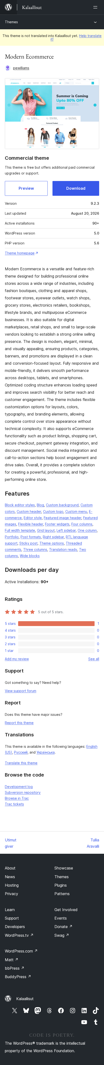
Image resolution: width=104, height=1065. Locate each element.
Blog (40, 505)
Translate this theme (21, 763)
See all (93, 659)
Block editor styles (20, 505)
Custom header (29, 511)
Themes (11, 22)
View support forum (20, 691)
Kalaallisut (25, 998)
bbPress (14, 968)
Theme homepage (20, 253)
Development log (19, 787)
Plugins (60, 885)
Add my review (17, 659)
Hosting (12, 885)
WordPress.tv (19, 935)
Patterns (62, 893)
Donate (63, 926)
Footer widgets (57, 524)
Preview (26, 188)
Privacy (11, 893)
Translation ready (63, 549)
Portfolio (12, 537)
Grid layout (46, 530)
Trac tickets (14, 804)
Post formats (31, 537)
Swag (61, 935)
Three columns (35, 549)
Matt (11, 959)
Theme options (51, 543)
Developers (15, 926)
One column (87, 530)
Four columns (81, 524)
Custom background (62, 505)
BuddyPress (18, 976)
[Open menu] (96, 7)
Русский (21, 752)
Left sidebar (66, 530)
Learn (10, 909)
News (10, 876)
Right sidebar (53, 537)
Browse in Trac (17, 798)
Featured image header (62, 518)
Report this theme (19, 723)
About (10, 868)
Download (75, 188)
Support (12, 918)
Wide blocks (30, 556)
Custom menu (76, 511)
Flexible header (30, 524)
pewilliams (21, 68)
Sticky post (28, 543)
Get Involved (66, 909)
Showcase (63, 868)
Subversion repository (23, 792)
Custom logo (53, 511)
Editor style (33, 518)
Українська (46, 752)
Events (60, 918)
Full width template (20, 530)
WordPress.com (21, 951)
